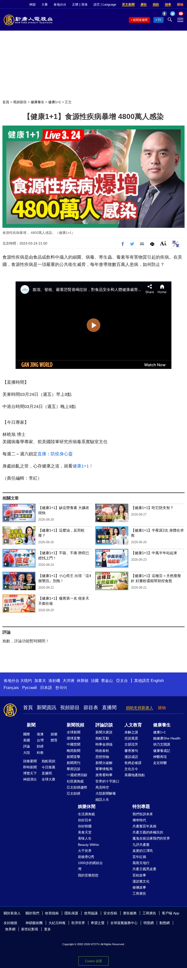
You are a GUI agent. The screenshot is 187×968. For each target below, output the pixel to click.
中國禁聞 (73, 744)
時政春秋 (102, 751)
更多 (47, 929)
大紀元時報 (56, 923)
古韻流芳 (131, 744)
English (157, 681)
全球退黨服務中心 (124, 923)
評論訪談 (104, 724)
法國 (95, 681)
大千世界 (85, 851)
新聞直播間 (140, 20)
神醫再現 (160, 757)
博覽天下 (30, 773)
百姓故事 (139, 875)
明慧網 (148, 923)
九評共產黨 (141, 845)
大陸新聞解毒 (105, 793)
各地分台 (60, 4)
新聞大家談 (103, 732)
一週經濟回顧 (77, 775)
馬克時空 (102, 787)
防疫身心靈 (62, 453)
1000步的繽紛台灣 (90, 866)
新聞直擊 (73, 757)
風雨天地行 (141, 863)
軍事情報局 (103, 769)
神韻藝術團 (34, 923)
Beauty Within (88, 845)
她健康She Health (166, 738)
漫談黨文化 (141, 881)
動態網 (164, 923)
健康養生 (37, 102)
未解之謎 (131, 732)
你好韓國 (85, 826)
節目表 (91, 707)
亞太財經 (73, 793)
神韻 (32, 4)
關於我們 (32, 913)
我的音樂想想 (88, 875)
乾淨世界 (78, 923)
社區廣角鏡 (75, 781)
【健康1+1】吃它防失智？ (152, 508)
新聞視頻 (75, 724)
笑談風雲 (131, 738)
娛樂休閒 (86, 806)
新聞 (31, 724)
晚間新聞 (73, 751)
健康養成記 (161, 751)
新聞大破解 (103, 763)
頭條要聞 (30, 761)
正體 (75, 4)
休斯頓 (82, 681)
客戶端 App (170, 913)
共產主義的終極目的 (147, 832)
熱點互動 (102, 738)
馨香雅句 (131, 751)
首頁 (5, 102)
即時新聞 (30, 767)
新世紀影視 (29, 929)
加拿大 (40, 681)
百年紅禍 (139, 857)
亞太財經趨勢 (77, 787)
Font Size (163, 243)
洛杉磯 (54, 681)
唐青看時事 (103, 775)
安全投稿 (110, 913)
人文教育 (133, 724)
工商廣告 (139, 893)
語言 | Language (105, 4)
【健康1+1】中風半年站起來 (154, 553)
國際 (26, 734)
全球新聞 (73, 732)
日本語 (46, 688)
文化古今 (131, 769)
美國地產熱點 (134, 775)
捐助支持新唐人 (139, 708)
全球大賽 (48, 779)
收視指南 (52, 913)
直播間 (109, 707)
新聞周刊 (73, 763)
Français (11, 688)
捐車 (168, 4)
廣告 (143, 4)
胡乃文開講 (161, 744)
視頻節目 (20, 102)
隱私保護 (71, 913)
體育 (54, 740)
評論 (26, 746)
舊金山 (107, 681)
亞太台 (122, 681)
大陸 (26, 753)
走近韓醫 (160, 763)
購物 (180, 4)
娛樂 (54, 734)
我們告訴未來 (142, 814)
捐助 (156, 4)
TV (159, 20)
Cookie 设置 (93, 961)
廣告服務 (130, 913)
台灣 (40, 740)
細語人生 (102, 799)
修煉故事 (139, 887)
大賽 (44, 4)
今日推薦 (48, 767)
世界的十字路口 (107, 781)
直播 (41, 453)
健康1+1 (54, 102)
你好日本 (85, 820)
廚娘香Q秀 (86, 857)
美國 (26, 740)
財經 (40, 746)
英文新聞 (128, 4)
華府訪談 (73, 769)
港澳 (40, 734)
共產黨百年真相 (144, 826)
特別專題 (141, 806)
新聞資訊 (46, 707)
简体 (84, 4)
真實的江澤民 (142, 851)
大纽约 (26, 681)
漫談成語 (131, 757)
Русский (29, 688)
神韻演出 (30, 779)
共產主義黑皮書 (144, 869)
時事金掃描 (103, 744)
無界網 (10, 929)
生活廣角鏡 (86, 814)
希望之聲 (97, 923)
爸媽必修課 (132, 763)
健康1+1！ (83, 466)
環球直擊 (73, 738)
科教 (40, 753)
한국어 (61, 688)
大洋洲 (68, 681)
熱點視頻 (48, 761)
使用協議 (91, 913)
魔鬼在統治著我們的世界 (151, 838)
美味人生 (85, 838)
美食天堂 (85, 832)
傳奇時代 (139, 820)
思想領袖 (102, 757)
